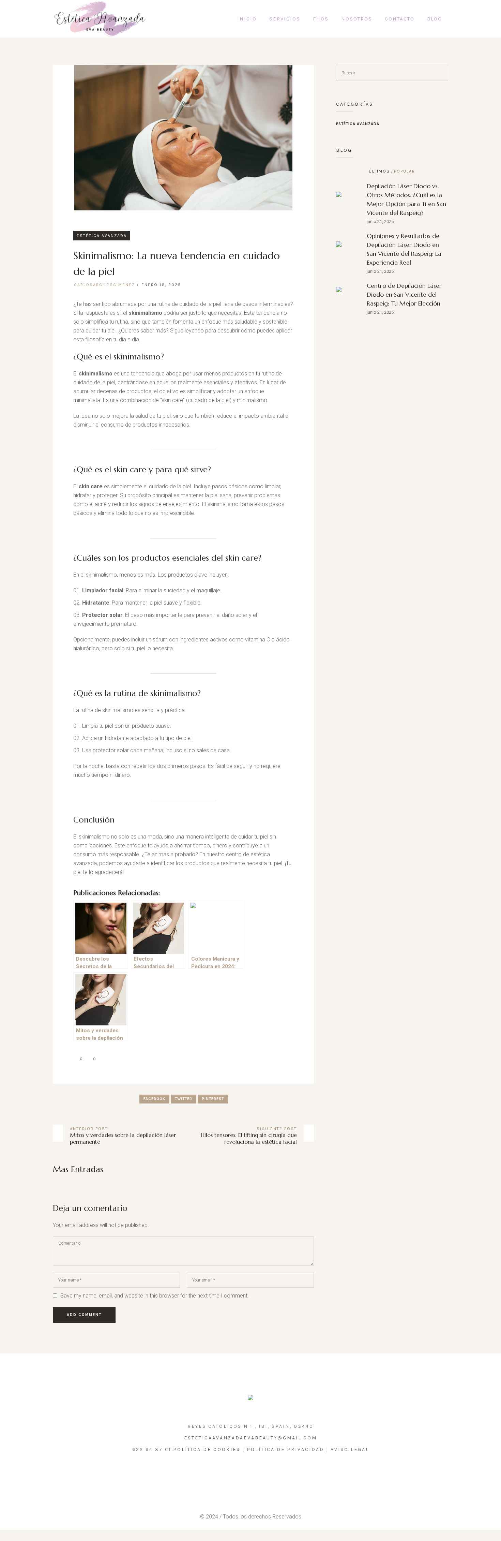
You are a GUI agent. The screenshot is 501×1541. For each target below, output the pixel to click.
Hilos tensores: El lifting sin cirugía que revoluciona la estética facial (249, 1138)
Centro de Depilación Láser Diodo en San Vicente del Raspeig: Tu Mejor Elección (404, 294)
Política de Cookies (206, 1449)
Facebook (154, 1099)
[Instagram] (242, 1473)
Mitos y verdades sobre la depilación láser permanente (123, 1138)
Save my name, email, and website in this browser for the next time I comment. (154, 1295)
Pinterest (213, 1099)
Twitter (183, 1099)
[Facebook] (257, 1473)
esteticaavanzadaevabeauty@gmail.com (250, 1438)
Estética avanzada (102, 235)
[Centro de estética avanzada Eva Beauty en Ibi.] (250, 1399)
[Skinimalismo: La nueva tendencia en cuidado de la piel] (183, 137)
